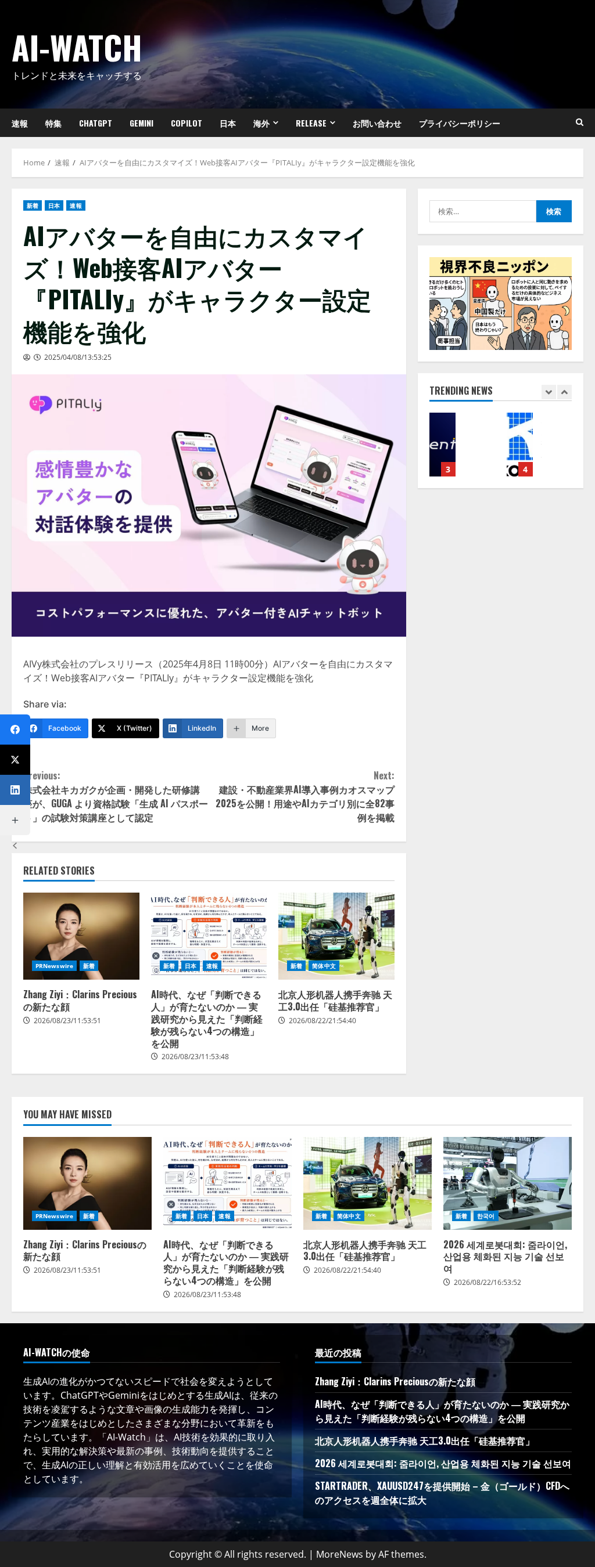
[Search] (579, 122)
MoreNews (339, 1554)
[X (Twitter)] (15, 760)
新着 (32, 205)
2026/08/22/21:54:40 (322, 1021)
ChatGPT (95, 123)
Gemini (141, 123)
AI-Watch (77, 47)
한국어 (485, 1216)
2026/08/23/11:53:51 (67, 1021)
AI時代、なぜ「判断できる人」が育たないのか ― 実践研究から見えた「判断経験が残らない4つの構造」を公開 (209, 936)
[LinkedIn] (15, 790)
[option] (462, 450)
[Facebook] (15, 729)
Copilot (186, 123)
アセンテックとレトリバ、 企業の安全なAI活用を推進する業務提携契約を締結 (442, 444)
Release (311, 123)
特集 (53, 123)
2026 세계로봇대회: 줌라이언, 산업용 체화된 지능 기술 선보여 (507, 1183)
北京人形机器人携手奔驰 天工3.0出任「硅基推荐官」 (336, 936)
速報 (75, 205)
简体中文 (323, 966)
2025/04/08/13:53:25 (78, 357)
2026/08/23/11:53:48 (195, 1056)
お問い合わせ (377, 123)
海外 (261, 123)
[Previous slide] (549, 392)
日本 (228, 123)
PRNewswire (54, 966)
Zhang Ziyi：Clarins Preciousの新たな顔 (81, 936)
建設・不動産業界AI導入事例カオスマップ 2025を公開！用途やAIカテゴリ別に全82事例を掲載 (305, 796)
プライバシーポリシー (459, 123)
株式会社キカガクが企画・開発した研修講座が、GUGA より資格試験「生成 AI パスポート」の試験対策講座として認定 (115, 796)
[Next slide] (564, 392)
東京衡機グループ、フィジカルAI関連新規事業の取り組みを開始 (520, 444)
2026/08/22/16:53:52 (487, 1282)
